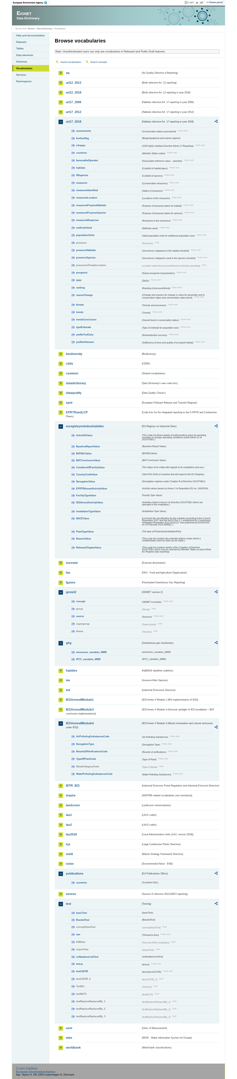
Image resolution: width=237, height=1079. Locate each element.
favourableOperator (87, 160)
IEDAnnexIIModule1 (80, 699)
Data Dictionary (44, 28)
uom (69, 1028)
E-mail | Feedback (26, 1068)
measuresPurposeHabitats (91, 205)
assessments (83, 130)
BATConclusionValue (88, 460)
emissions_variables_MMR (91, 652)
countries (81, 152)
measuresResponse (87, 220)
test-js (79, 963)
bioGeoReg (82, 138)
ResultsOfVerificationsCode (91, 751)
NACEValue (82, 518)
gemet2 (71, 592)
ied (68, 690)
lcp (68, 844)
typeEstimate (83, 327)
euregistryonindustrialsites (85, 426)
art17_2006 (73, 102)
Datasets (21, 41)
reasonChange (84, 295)
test (68, 903)
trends (79, 312)
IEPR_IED (73, 785)
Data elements (24, 55)
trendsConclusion (86, 319)
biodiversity (74, 353)
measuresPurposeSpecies (91, 212)
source (80, 616)
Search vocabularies (70, 62)
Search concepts (98, 62)
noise (70, 863)
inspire (71, 795)
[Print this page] (198, 2)
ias (68, 680)
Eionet (31, 28)
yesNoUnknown (85, 342)
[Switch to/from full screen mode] (202, 2)
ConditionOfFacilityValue (90, 467)
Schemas (21, 61)
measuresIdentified (87, 190)
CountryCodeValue (86, 474)
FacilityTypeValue (86, 495)
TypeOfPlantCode (86, 758)
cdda (69, 363)
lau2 (69, 824)
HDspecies (82, 175)
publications (74, 873)
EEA (31, 2)
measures (81, 182)
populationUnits (85, 235)
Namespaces (23, 81)
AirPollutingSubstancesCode (92, 736)
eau (78, 934)
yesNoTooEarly (84, 334)
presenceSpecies (86, 257)
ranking (80, 287)
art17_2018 (73, 121)
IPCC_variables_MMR (88, 659)
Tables (20, 48)
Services (21, 74)
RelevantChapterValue (88, 547)
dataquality (73, 392)
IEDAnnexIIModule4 (80, 723)
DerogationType (85, 744)
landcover (73, 805)
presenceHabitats (86, 250)
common (72, 373)
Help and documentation (30, 35)
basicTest (81, 912)
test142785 (82, 971)
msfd (69, 854)
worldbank (73, 1047)
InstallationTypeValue (88, 511)
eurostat (72, 562)
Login (191, 2)
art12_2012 (73, 82)
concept (80, 601)
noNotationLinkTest (87, 956)
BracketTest (82, 920)
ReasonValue (83, 538)
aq (67, 72)
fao (68, 572)
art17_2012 (73, 112)
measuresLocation (86, 197)
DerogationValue (85, 481)
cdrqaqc (80, 145)
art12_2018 (73, 92)
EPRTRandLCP (77, 412)
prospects (81, 272)
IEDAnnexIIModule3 (80, 709)
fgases (70, 582)
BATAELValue (83, 453)
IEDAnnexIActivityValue (89, 502)
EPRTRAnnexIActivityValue (91, 488)
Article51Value (84, 435)
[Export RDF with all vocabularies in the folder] (216, 122)
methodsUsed (84, 227)
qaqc (79, 280)
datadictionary (76, 383)
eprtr (69, 402)
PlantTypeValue (85, 531)
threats (80, 304)
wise (69, 1037)
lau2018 (71, 834)
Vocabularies (24, 68)
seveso (71, 894)
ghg (68, 643)
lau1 (69, 814)
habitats (80, 167)
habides (71, 670)
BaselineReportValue (88, 446)
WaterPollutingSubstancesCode (94, 774)
